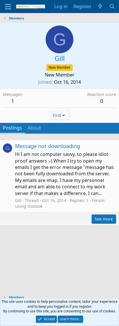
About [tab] (34, 128)
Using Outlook (28, 206)
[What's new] (100, 6)
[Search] (112, 6)
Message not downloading (47, 146)
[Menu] (8, 6)
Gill (18, 200)
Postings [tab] (12, 128)
